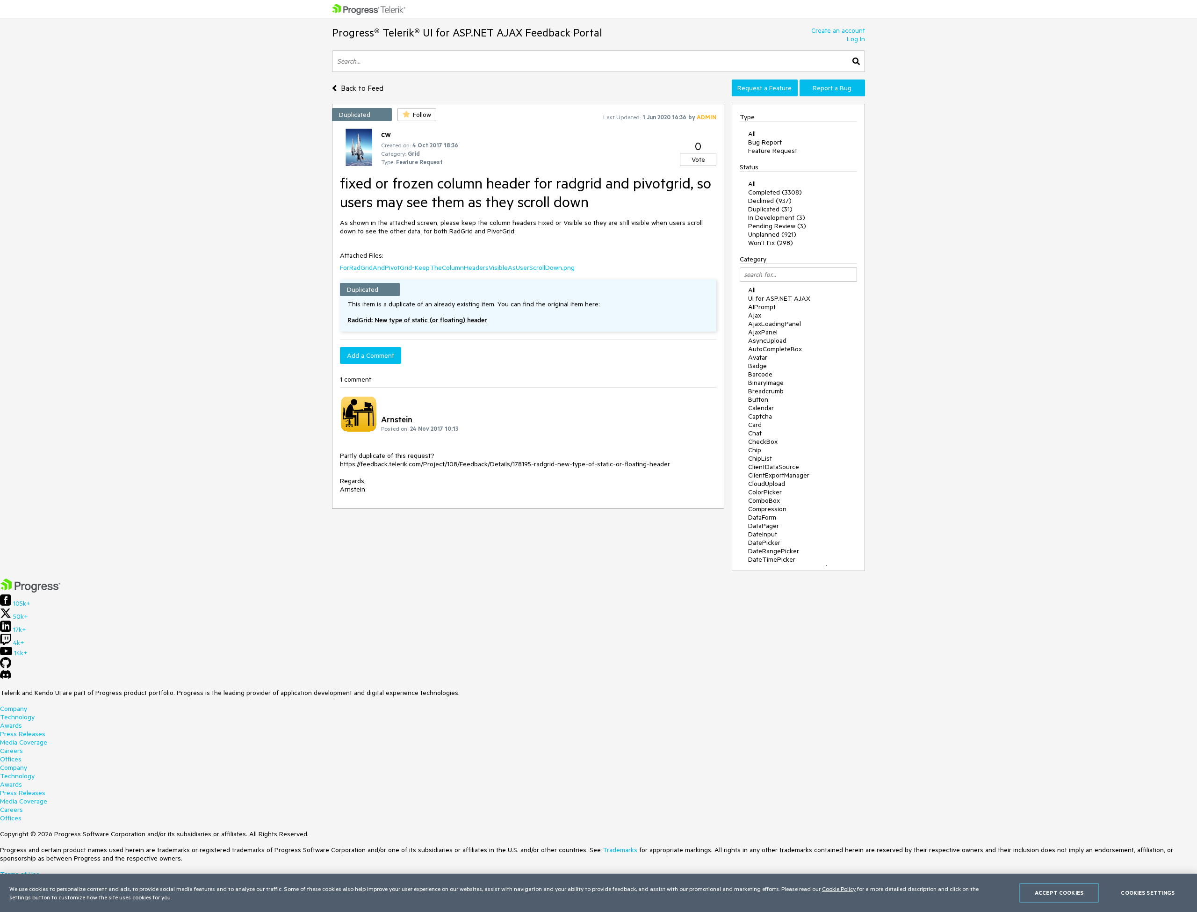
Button (758, 399)
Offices (11, 759)
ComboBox (764, 500)
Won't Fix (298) (770, 243)
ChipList (760, 458)
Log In (856, 39)
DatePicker (764, 542)
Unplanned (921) (772, 234)
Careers (11, 750)
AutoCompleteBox (775, 349)
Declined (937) (770, 200)
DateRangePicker (773, 551)
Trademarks (620, 850)
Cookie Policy (839, 888)
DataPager (763, 525)
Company (13, 708)
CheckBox (763, 441)
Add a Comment (370, 355)
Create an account (838, 30)
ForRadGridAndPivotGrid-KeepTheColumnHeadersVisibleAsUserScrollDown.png (457, 267)
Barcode (760, 374)
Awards (11, 725)
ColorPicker (765, 492)
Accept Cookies (1059, 892)
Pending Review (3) (777, 226)
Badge (757, 366)
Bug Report (765, 142)
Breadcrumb (766, 391)
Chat (755, 433)
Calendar (761, 408)
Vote (698, 159)
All (752, 134)
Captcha (760, 416)
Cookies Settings (1148, 892)
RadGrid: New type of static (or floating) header (417, 320)
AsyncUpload (767, 340)
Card (755, 424)
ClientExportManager (778, 475)
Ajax (754, 315)
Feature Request (772, 150)
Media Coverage (23, 742)
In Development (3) (776, 217)
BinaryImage (766, 382)
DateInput (762, 534)
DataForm (762, 517)
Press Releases (22, 734)
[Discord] (5, 677)
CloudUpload (766, 483)
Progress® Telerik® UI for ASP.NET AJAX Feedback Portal (467, 32)
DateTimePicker (771, 559)
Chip (754, 450)
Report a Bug (832, 88)
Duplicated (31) (770, 209)
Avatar (757, 357)
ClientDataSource (773, 467)
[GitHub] (5, 666)
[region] (598, 893)
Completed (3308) (775, 192)
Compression (767, 509)
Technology (17, 717)
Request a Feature (764, 88)
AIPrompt (762, 307)
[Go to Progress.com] (30, 590)
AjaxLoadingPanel (774, 323)
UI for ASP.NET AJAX (779, 298)
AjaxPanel (763, 332)
